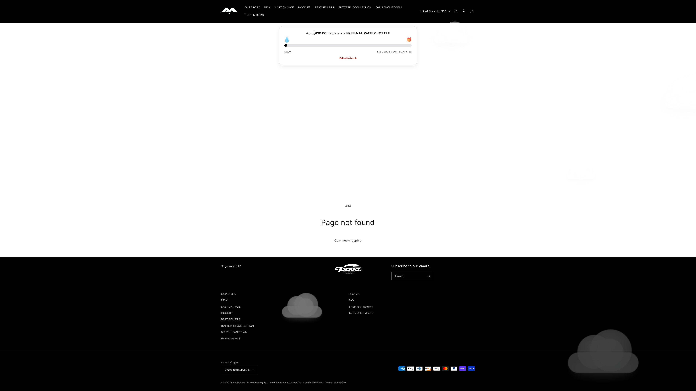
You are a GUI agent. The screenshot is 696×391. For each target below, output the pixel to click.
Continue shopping (348, 240)
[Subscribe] (429, 276)
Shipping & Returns (361, 306)
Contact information (335, 382)
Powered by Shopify (256, 382)
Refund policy (277, 382)
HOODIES (227, 313)
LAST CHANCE (230, 306)
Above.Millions (237, 382)
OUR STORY (228, 294)
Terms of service (313, 382)
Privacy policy (294, 382)
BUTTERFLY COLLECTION (237, 325)
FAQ (351, 300)
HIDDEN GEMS (231, 338)
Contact (354, 294)
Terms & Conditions (361, 313)
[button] (456, 11)
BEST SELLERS (230, 319)
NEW (224, 300)
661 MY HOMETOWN (234, 332)
